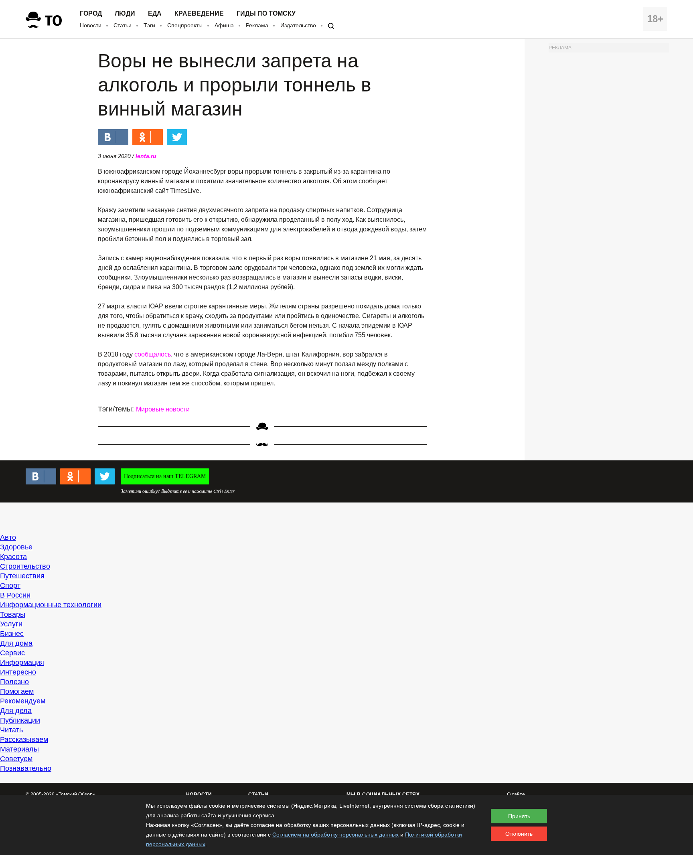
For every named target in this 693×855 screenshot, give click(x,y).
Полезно (14, 682)
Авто (8, 537)
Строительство (25, 566)
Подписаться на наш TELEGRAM (165, 476)
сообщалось (152, 354)
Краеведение (199, 13)
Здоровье (16, 547)
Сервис (12, 653)
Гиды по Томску (266, 13)
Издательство (298, 25)
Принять (519, 816)
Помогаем (17, 691)
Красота (13, 557)
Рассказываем (24, 739)
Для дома (16, 643)
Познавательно (25, 768)
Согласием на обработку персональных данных (335, 834)
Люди (125, 13)
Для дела (16, 711)
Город (91, 13)
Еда (155, 13)
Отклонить (519, 834)
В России (15, 595)
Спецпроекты (185, 25)
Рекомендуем (22, 701)
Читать (11, 730)
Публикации (20, 720)
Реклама (257, 25)
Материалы (19, 749)
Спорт (10, 585)
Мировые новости (163, 409)
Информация (22, 662)
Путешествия (22, 576)
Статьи (122, 25)
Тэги (149, 25)
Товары (12, 614)
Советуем (16, 759)
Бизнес (12, 634)
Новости (90, 25)
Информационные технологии (50, 605)
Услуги (11, 624)
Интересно (18, 672)
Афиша (224, 25)
